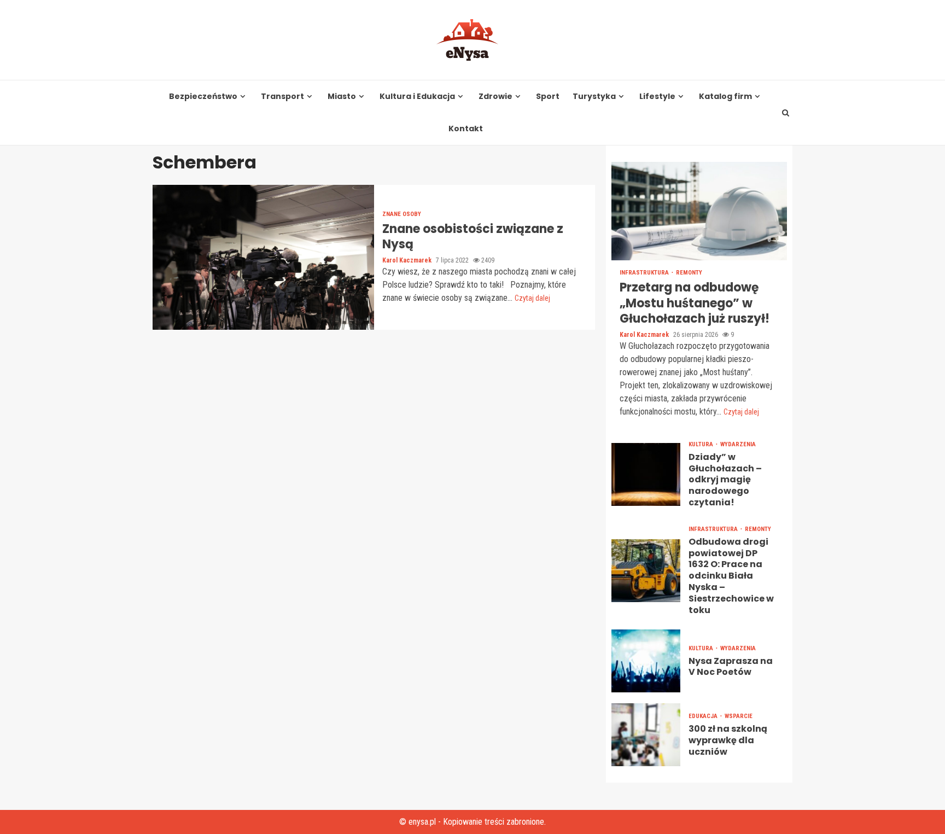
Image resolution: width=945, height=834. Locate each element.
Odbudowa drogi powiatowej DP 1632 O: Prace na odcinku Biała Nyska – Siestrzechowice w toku (645, 570)
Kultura (702, 444)
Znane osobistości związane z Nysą (263, 257)
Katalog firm (725, 96)
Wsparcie (738, 716)
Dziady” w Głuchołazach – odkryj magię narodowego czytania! (645, 474)
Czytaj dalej (532, 298)
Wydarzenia (738, 444)
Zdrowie (495, 96)
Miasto (342, 96)
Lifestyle (657, 96)
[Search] (785, 112)
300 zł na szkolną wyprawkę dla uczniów (645, 734)
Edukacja (704, 716)
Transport (282, 96)
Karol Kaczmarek (407, 260)
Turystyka (594, 96)
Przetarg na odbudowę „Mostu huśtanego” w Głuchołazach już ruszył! (699, 211)
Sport (547, 96)
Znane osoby (401, 214)
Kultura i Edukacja (417, 96)
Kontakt (465, 129)
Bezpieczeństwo (203, 96)
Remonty (689, 273)
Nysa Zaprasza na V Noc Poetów (645, 660)
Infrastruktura (645, 273)
